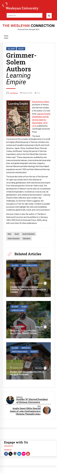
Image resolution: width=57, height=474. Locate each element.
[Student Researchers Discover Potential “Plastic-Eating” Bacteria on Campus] (28, 278)
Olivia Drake (39, 283)
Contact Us (8, 449)
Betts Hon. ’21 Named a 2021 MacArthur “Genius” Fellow (23, 331)
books (9, 234)
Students (34, 351)
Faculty (21, 49)
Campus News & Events (29, 265)
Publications (26, 238)
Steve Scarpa (39, 368)
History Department (13, 238)
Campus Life (26, 348)
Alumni (24, 306)
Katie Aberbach (14, 93)
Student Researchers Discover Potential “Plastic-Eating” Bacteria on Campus (28, 289)
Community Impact (18, 310)
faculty (17, 234)
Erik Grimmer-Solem (40, 102)
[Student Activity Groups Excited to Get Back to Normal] (28, 361)
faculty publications (28, 234)
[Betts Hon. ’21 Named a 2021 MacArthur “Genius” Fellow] (28, 319)
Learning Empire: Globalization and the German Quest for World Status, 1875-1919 (41, 120)
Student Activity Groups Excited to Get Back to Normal (27, 372)
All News (11, 49)
